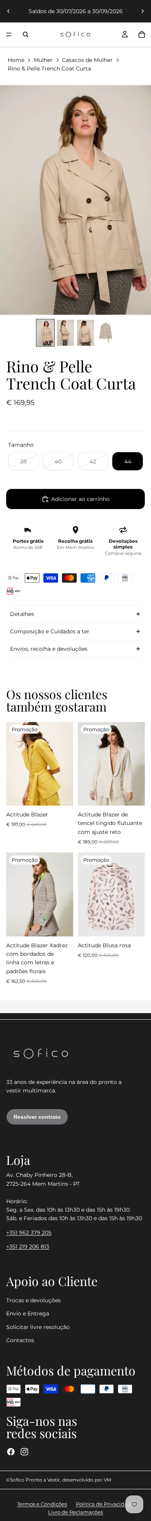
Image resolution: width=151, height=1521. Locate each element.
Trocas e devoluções (33, 1300)
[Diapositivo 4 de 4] (105, 333)
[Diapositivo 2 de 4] (65, 333)
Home (16, 60)
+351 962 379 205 (28, 1232)
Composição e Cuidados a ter (49, 631)
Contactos (20, 1340)
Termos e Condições (42, 1504)
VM (107, 1480)
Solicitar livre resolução (38, 1327)
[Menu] (9, 34)
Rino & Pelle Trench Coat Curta (49, 68)
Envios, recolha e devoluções (49, 648)
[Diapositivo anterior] (8, 11)
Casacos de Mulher (87, 60)
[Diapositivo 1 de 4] (45, 333)
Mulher (43, 60)
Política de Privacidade (105, 1504)
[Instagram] (24, 1451)
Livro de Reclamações (75, 1512)
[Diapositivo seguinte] (142, 11)
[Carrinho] (141, 34)
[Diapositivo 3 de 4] (85, 333)
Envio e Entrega (27, 1313)
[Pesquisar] (25, 34)
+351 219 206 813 (27, 1246)
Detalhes (22, 613)
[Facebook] (10, 1451)
